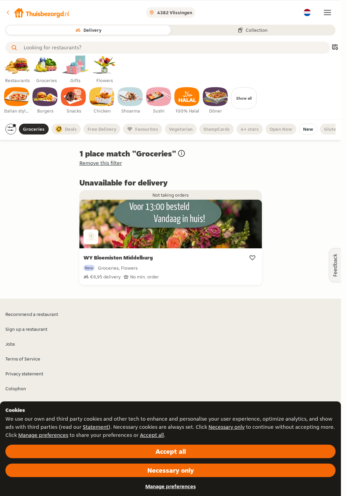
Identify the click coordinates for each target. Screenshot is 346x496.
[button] (37, 12)
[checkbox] (17, 100)
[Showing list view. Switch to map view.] (335, 48)
